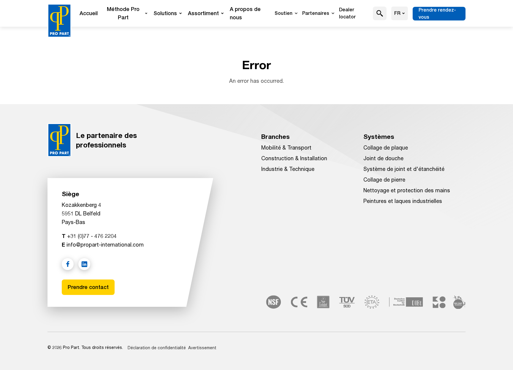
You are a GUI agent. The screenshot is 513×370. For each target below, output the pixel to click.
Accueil (89, 13)
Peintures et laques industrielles (402, 201)
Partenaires (315, 13)
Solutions (165, 13)
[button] (380, 13)
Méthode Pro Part (123, 13)
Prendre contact (88, 287)
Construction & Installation (294, 158)
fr (397, 13)
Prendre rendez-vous (437, 13)
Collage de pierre (384, 179)
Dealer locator (347, 13)
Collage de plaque (385, 147)
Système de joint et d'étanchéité (403, 169)
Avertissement (202, 347)
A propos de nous (245, 13)
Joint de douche (383, 158)
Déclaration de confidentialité (157, 347)
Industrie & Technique (287, 169)
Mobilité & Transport (286, 147)
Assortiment (203, 13)
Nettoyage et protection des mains (406, 190)
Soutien (283, 13)
